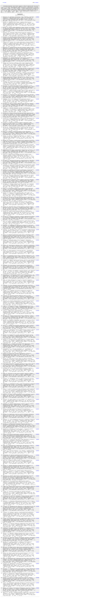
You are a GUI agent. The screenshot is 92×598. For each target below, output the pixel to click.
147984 (37, 465)
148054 (37, 358)
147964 (37, 255)
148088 (37, 553)
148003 (37, 22)
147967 (37, 295)
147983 (37, 460)
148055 (37, 368)
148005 (37, 72)
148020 (37, 245)
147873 (37, 127)
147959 (37, 225)
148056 (37, 373)
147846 (37, 42)
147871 (37, 122)
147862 (37, 90)
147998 (37, 577)
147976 (37, 403)
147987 (37, 491)
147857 (37, 81)
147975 (37, 383)
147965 (37, 265)
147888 (37, 160)
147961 (37, 234)
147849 (37, 57)
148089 (37, 563)
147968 (37, 310)
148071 (37, 378)
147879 (37, 140)
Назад (5, 2)
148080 (37, 439)
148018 (37, 201)
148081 (37, 445)
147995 (37, 558)
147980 (37, 423)
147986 (37, 486)
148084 (37, 512)
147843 (37, 27)
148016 (37, 197)
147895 (37, 175)
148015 (37, 192)
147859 (37, 85)
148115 (37, 434)
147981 (37, 450)
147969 (37, 315)
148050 (37, 320)
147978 (37, 414)
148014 (37, 270)
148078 (37, 399)
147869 (37, 118)
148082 (37, 470)
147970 (37, 329)
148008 (37, 131)
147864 (37, 94)
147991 (37, 523)
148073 (37, 394)
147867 (37, 103)
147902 (37, 211)
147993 (37, 533)
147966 (37, 285)
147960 (37, 229)
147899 (37, 206)
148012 (37, 179)
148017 (37, 274)
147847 (37, 52)
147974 (37, 343)
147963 (37, 250)
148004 (37, 47)
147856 (37, 68)
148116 (37, 501)
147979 (37, 419)
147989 (37, 506)
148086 (37, 547)
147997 (37, 573)
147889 (37, 164)
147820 (37, 32)
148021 (37, 306)
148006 (37, 107)
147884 (37, 144)
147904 (37, 216)
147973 (37, 339)
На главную (36, 2)
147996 (37, 568)
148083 (37, 475)
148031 (37, 290)
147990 (37, 518)
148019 (37, 363)
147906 (37, 220)
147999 (37, 582)
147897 (37, 188)
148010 (37, 154)
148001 (37, 592)
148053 (37, 353)
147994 (37, 537)
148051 (37, 325)
